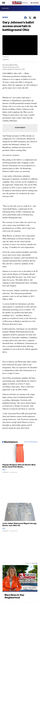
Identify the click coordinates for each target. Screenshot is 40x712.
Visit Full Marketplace (31, 442)
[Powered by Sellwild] (35, 563)
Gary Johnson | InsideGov (10, 155)
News (5, 17)
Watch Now (34, 2)
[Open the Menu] (3, 3)
